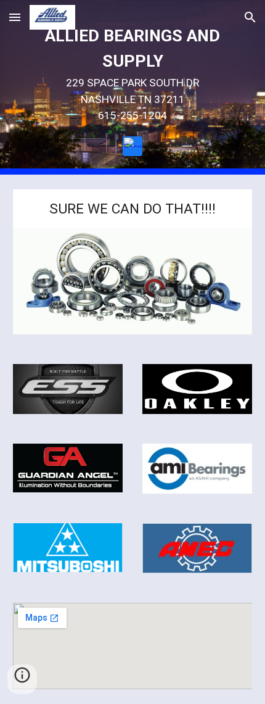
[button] (15, 17)
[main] (133, 74)
